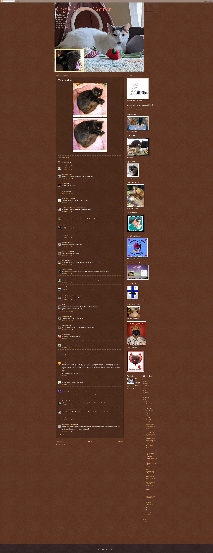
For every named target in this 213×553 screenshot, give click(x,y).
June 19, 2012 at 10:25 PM (67, 178)
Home (90, 441)
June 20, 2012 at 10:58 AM (67, 311)
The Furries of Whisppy (67, 198)
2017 (146, 390)
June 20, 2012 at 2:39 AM (67, 211)
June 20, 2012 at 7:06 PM (67, 396)
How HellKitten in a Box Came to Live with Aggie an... (151, 455)
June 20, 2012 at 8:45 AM (67, 291)
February (148, 514)
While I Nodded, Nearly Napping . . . (151, 482)
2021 (146, 381)
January (148, 516)
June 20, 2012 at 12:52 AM (67, 202)
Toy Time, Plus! (149, 419)
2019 (146, 386)
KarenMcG (64, 334)
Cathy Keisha (65, 260)
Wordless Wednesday (150, 426)
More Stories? (149, 447)
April (147, 509)
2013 (146, 399)
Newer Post (59, 441)
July (147, 415)
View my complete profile (132, 388)
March (147, 512)
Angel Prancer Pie (66, 174)
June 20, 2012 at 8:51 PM (67, 419)
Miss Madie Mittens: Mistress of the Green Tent (151, 442)
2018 (146, 388)
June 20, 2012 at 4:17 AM (67, 229)
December (148, 404)
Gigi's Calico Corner (83, 8)
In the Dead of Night (150, 500)
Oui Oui (63, 389)
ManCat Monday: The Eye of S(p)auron (150, 431)
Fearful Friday (149, 422)
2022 (146, 379)
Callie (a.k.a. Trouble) (67, 251)
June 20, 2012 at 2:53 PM (67, 338)
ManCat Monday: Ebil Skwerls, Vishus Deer (151, 479)
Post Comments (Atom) (67, 445)
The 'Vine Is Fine (149, 428)
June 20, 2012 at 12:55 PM (67, 329)
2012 (146, 402)
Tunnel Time (148, 467)
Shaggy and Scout (65, 316)
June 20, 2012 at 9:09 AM (67, 300)
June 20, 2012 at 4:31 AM (67, 237)
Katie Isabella (65, 225)
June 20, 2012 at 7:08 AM (67, 273)
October (148, 408)
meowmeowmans (65, 325)
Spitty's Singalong (149, 445)
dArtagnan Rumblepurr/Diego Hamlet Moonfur (72, 207)
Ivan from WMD (65, 269)
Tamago (63, 287)
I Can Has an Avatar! (150, 438)
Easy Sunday (148, 502)
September (148, 410)
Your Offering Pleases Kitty (150, 486)
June (147, 417)
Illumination (148, 494)
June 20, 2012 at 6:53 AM (67, 264)
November (148, 406)
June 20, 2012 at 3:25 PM (67, 347)
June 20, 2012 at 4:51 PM (67, 356)
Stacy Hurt (64, 183)
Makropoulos (65, 401)
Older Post (120, 441)
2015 (146, 395)
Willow (63, 343)
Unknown (64, 360)
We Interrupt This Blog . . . (151, 450)
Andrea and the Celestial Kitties (69, 424)
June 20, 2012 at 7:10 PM (67, 405)
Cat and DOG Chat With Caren (69, 295)
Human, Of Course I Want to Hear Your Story (151, 459)
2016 (146, 392)
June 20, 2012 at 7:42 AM (67, 282)
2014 (146, 397)
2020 (146, 383)
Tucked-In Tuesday (150, 476)
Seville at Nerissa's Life (67, 278)
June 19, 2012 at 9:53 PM (67, 169)
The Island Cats (65, 380)
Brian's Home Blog (66, 242)
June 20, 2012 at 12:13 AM (67, 193)
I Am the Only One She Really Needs (151, 497)
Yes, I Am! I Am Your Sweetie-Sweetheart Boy (151, 463)
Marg (63, 216)
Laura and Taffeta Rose (67, 409)
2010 (146, 522)
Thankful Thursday (150, 424)
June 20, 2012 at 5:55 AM (67, 255)
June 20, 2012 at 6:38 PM (67, 384)
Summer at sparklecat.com (68, 165)
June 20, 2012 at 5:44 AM (67, 246)
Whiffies (147, 469)
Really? (147, 491)
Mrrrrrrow (148, 489)
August (147, 413)
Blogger (113, 550)
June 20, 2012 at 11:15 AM (67, 320)
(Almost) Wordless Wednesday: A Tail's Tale (151, 473)
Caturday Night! (149, 504)
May (147, 507)
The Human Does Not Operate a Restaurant (151, 435)
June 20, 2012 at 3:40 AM (67, 220)
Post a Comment (63, 434)
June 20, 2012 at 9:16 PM (67, 431)
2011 (146, 519)
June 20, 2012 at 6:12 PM (67, 375)
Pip (62, 304)
